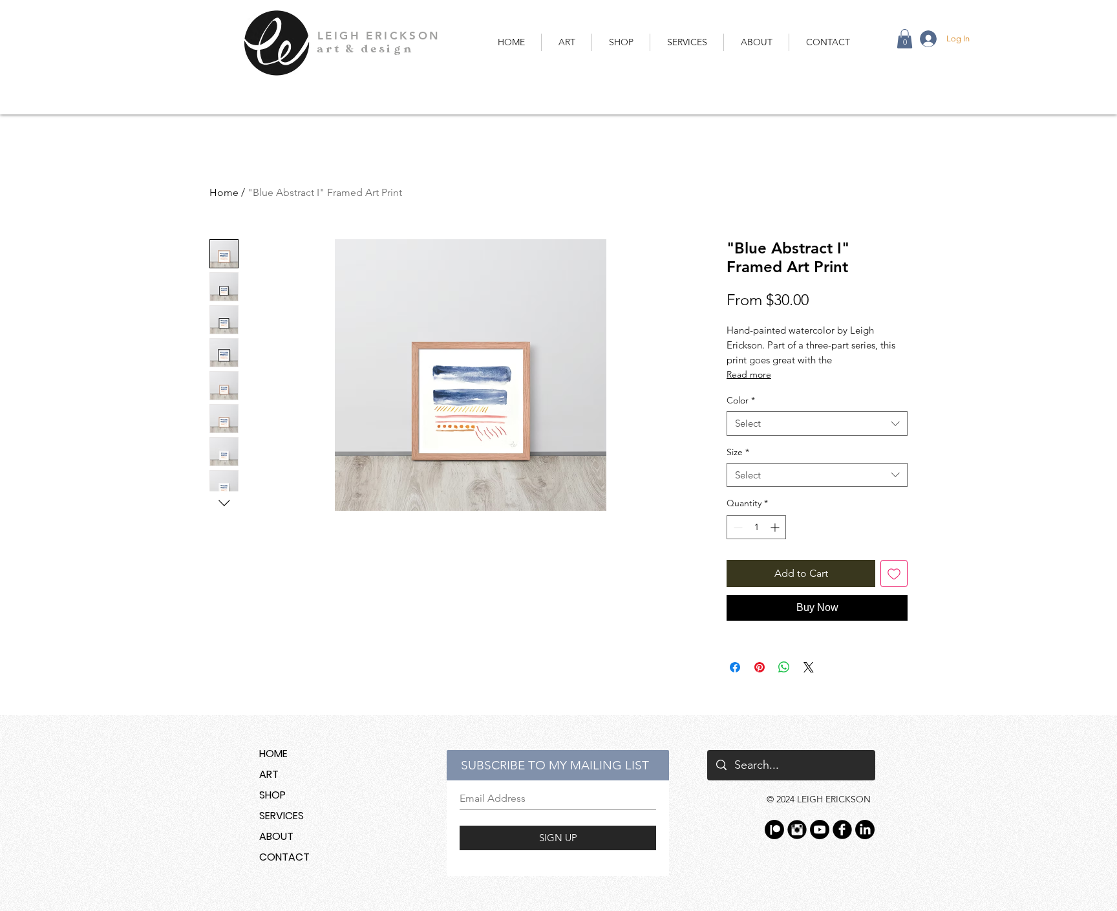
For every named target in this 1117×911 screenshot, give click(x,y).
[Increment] (776, 527)
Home (224, 192)
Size (738, 452)
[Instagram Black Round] (797, 829)
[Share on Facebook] (735, 667)
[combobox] (817, 423)
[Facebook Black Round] (842, 829)
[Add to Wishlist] (894, 573)
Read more (749, 374)
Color (741, 400)
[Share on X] (808, 667)
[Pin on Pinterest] (759, 667)
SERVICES (281, 815)
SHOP (272, 795)
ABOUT (276, 836)
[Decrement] (737, 527)
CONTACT (284, 857)
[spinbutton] (756, 527)
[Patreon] (774, 829)
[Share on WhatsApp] (784, 667)
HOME (273, 753)
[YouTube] (819, 829)
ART (269, 774)
